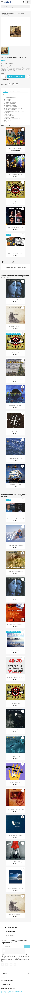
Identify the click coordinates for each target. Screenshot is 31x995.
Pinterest (16, 83)
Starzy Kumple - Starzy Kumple (15, 227)
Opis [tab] (6, 91)
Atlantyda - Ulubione (15, 484)
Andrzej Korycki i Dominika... (15, 300)
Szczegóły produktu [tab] (15, 91)
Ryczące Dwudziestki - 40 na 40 (15, 677)
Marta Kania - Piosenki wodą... (15, 545)
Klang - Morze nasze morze (16, 571)
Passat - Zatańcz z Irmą (16, 862)
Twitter (6, 964)
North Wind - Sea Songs (15, 835)
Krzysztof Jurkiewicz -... (15, 326)
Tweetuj (13, 83)
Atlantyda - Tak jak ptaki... (15, 405)
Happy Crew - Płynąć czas (15, 432)
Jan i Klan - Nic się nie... (15, 782)
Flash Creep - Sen (15, 756)
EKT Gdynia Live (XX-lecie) (15, 174)
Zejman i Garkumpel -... (15, 650)
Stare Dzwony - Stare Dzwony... (15, 809)
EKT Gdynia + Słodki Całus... (15, 253)
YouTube (11, 964)
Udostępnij (9, 83)
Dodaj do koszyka (16, 76)
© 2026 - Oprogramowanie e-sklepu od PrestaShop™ (11, 992)
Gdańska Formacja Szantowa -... (15, 624)
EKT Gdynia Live (16, 201)
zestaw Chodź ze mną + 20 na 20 (15, 518)
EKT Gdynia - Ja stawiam (15, 148)
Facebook (2, 964)
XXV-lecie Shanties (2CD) (15, 458)
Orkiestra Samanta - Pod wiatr (15, 888)
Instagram (15, 964)
